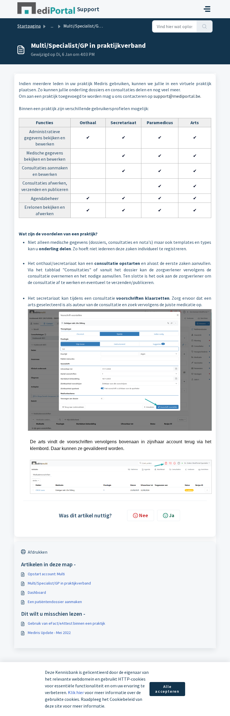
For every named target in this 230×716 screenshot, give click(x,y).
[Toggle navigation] (207, 9)
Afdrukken (37, 552)
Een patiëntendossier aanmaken (55, 601)
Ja (171, 515)
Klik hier (76, 692)
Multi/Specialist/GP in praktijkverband (59, 583)
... (52, 26)
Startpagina (29, 26)
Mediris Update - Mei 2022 (49, 632)
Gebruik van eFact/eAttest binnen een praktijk (66, 623)
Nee (143, 515)
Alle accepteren (167, 689)
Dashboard (37, 592)
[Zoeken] (205, 26)
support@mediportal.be (176, 96)
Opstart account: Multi (46, 573)
